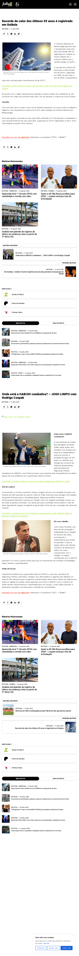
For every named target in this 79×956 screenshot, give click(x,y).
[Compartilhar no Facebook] (4, 34)
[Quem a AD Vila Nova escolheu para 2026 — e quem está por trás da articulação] (59, 176)
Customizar (41, 948)
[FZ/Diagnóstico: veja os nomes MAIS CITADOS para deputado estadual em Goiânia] (6, 808)
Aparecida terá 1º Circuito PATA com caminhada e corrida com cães (19, 195)
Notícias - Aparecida (9, 191)
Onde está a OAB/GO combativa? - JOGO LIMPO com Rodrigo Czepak (43, 255)
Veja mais (46, 943)
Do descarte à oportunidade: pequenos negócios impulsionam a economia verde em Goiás (40, 344)
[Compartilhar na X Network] (8, 34)
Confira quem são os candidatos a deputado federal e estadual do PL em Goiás (36, 375)
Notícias (5, 29)
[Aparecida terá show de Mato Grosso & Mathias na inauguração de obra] (6, 332)
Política (14, 352)
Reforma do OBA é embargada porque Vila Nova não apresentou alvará (43, 711)
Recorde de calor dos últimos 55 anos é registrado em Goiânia (39, 728)
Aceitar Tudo (66, 948)
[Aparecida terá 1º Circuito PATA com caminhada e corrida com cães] (20, 176)
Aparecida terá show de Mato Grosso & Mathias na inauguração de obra (34, 333)
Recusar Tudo (53, 948)
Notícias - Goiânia (47, 191)
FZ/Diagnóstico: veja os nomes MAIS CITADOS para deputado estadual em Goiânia (37, 354)
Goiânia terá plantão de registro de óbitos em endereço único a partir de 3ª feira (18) (19, 234)
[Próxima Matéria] (70, 271)
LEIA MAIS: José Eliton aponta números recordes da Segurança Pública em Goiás (36, 481)
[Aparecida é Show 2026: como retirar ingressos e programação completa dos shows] (6, 819)
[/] (70, 4)
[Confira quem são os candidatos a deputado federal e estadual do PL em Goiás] (6, 374)
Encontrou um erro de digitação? (16, 137)
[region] (54, 943)
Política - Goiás (16, 373)
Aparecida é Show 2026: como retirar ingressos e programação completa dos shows (38, 365)
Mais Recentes (58, 323)
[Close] (73, 936)
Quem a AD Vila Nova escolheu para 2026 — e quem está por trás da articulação (58, 196)
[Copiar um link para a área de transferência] (19, 34)
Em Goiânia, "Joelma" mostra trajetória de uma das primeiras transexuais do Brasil (33, 273)
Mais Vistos (20, 323)
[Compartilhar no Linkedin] (15, 34)
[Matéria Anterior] (8, 254)
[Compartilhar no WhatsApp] (11, 34)
